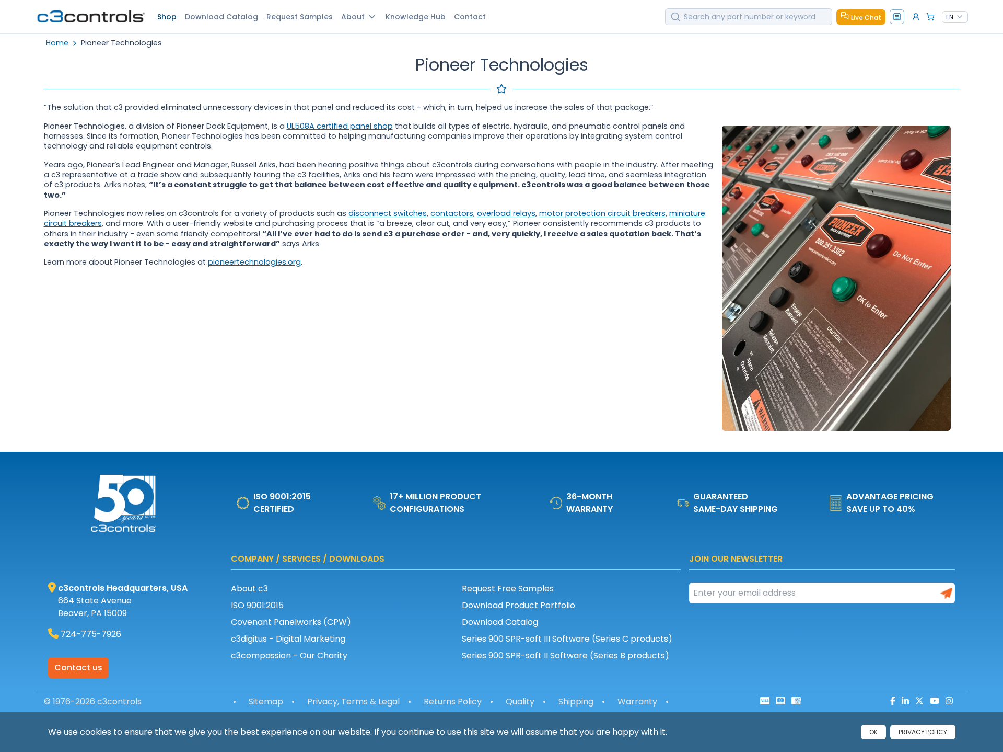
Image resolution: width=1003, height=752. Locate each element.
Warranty (637, 702)
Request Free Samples (508, 589)
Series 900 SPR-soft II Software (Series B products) (565, 656)
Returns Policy (453, 702)
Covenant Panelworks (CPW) (291, 622)
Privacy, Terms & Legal (353, 702)
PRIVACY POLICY (923, 731)
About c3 (249, 589)
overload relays (506, 213)
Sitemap (266, 702)
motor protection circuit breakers (602, 213)
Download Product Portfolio (518, 605)
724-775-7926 (91, 634)
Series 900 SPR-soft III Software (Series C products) (567, 639)
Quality (520, 702)
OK (873, 731)
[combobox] (955, 17)
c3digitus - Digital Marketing (288, 639)
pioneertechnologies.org (254, 262)
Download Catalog (500, 622)
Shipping (575, 702)
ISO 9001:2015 (257, 605)
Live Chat (866, 17)
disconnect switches (387, 213)
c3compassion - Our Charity (289, 656)
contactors (451, 213)
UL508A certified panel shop (340, 126)
